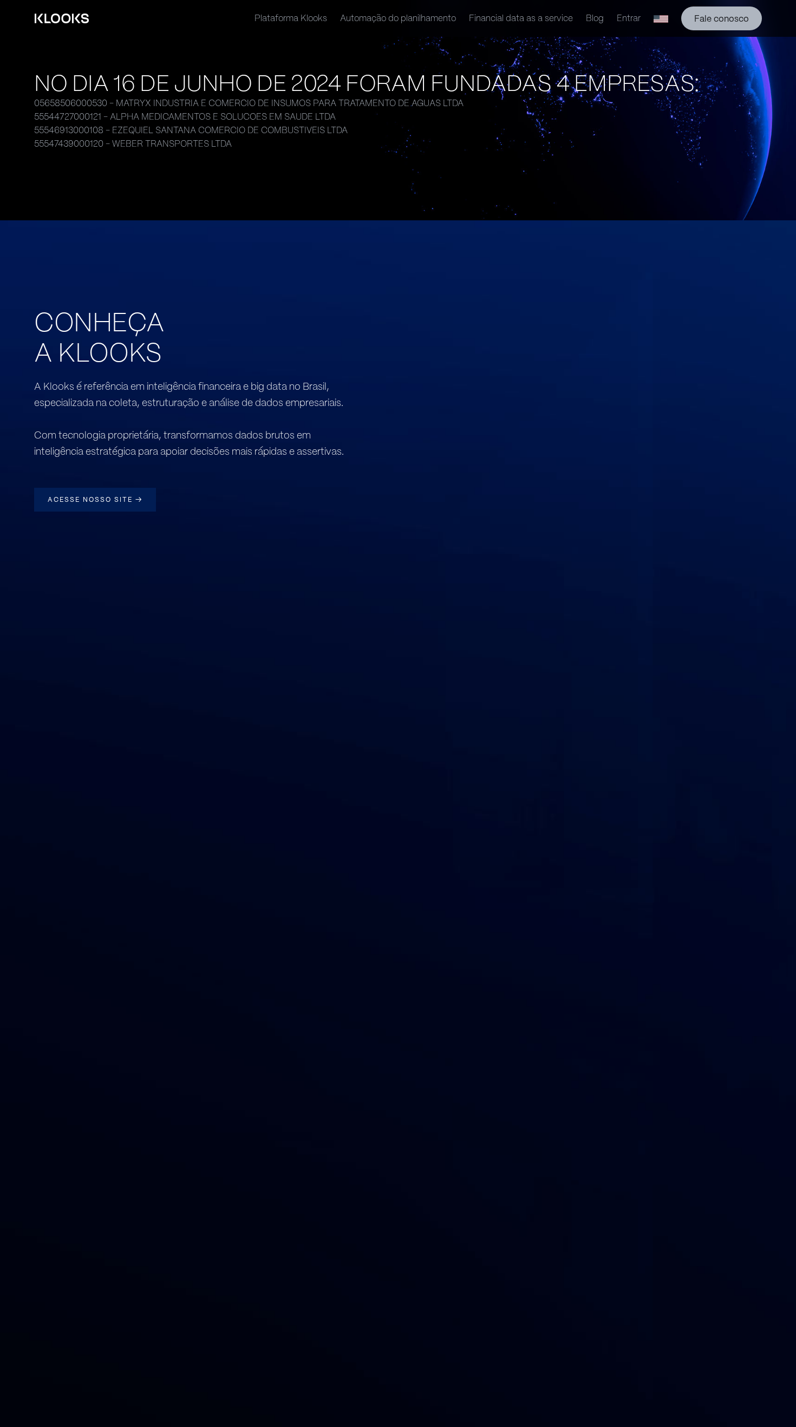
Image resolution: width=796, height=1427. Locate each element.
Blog (595, 18)
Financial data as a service (521, 18)
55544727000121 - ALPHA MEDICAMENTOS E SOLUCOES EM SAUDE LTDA (185, 116)
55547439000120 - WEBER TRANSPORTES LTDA (133, 143)
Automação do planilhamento (398, 18)
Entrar (629, 18)
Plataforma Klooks (291, 18)
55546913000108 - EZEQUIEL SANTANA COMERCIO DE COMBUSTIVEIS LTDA (191, 130)
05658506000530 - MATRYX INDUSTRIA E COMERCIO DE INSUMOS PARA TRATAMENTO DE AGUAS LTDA (249, 103)
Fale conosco (721, 18)
